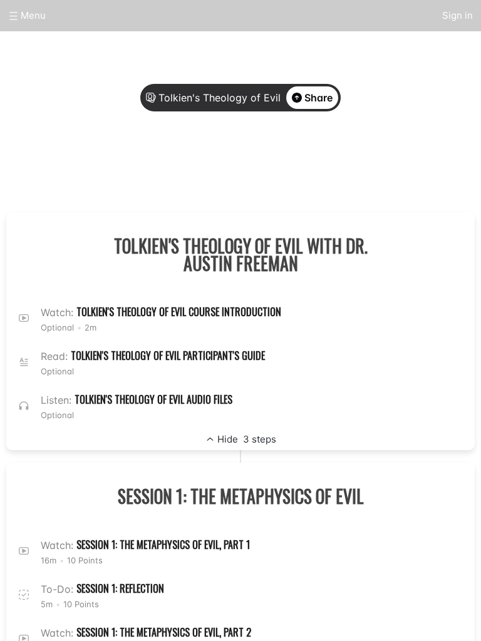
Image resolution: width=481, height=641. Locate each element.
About (194, 164)
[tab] (194, 164)
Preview (287, 164)
